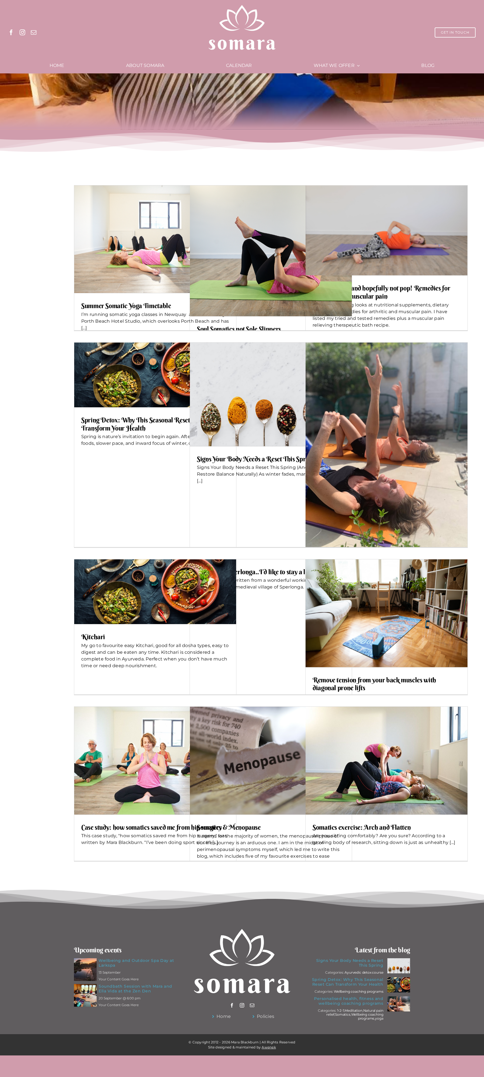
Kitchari (93, 636)
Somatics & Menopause (229, 827)
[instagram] (22, 32)
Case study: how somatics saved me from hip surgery (151, 827)
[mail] (33, 32)
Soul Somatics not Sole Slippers (239, 329)
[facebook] (11, 32)
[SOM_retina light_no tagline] (242, 5)
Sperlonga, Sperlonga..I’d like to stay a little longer (266, 571)
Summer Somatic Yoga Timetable (126, 305)
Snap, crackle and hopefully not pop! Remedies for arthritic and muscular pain (381, 292)
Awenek (269, 1047)
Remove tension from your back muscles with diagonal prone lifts (374, 684)
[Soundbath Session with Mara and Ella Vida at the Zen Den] (85, 987)
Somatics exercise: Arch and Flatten (362, 827)
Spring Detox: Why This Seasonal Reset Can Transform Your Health (141, 424)
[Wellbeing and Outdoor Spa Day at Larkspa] (85, 961)
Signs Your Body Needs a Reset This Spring (255, 459)
